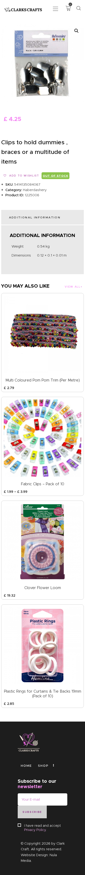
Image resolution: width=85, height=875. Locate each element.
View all (72, 286)
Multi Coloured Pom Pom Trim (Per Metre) (42, 380)
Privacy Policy (35, 830)
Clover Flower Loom (42, 588)
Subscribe (32, 812)
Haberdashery (35, 190)
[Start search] (78, 8)
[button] (55, 8)
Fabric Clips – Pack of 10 (42, 484)
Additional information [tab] (35, 217)
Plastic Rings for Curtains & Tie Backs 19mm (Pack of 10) (42, 693)
